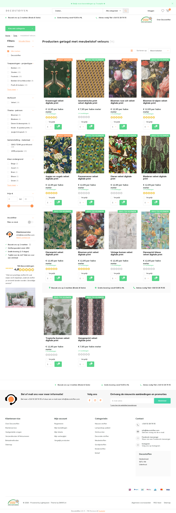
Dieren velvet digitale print (121, 177)
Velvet (15, 102)
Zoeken (126, 10)
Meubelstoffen (100, 440)
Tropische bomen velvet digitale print (57, 339)
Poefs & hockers (19, 85)
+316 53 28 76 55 (148, 424)
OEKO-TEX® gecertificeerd (21, 145)
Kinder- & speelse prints (21, 128)
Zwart (14, 168)
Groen (14, 181)
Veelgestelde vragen (13, 432)
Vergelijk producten (62, 440)
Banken (15, 68)
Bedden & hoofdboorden (22, 81)
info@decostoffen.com (150, 430)
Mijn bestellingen (60, 428)
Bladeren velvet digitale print (155, 177)
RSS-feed (157, 503)
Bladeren (16, 119)
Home (7, 35)
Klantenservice (11, 428)
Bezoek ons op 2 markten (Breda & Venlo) (24, 18)
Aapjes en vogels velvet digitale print (57, 177)
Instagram (95, 400)
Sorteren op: (142, 50)
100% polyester (19, 151)
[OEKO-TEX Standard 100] (147, 19)
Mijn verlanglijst (60, 436)
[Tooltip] (30, 245)
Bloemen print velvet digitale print (88, 253)
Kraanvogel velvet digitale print (54, 101)
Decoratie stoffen (102, 436)
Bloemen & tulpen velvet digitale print (155, 101)
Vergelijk (52, 122)
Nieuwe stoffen (101, 424)
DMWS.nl (62, 503)
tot (19, 199)
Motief (97, 453)
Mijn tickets (58, 432)
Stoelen (15, 72)
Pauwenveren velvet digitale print (88, 177)
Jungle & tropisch (19, 132)
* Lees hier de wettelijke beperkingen (123, 405)
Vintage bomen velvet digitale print (121, 253)
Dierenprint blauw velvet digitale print (152, 253)
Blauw (14, 176)
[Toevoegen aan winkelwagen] (58, 126)
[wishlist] (162, 10)
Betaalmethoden (12, 440)
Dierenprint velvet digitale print (54, 253)
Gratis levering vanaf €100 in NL (69, 18)
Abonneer (162, 401)
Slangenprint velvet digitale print (87, 339)
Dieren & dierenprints (20, 123)
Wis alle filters (24, 41)
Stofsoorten (100, 432)
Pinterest (100, 400)
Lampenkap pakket (102, 428)
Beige (14, 164)
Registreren (58, 424)
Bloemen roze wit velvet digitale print (123, 101)
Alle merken (15, 51)
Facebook (89, 400)
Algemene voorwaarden (141, 503)
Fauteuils (16, 76)
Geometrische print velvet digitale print (87, 101)
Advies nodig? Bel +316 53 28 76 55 (112, 18)
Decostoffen (16, 55)
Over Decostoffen (164, 20)
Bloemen (15, 115)
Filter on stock (12, 222)
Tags (15, 35)
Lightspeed (44, 503)
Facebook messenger (150, 437)
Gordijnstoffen (100, 445)
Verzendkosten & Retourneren (17, 436)
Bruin (14, 172)
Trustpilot (101, 511)
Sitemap (8, 445)
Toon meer (11, 89)
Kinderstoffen (100, 449)
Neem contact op (23, 237)
